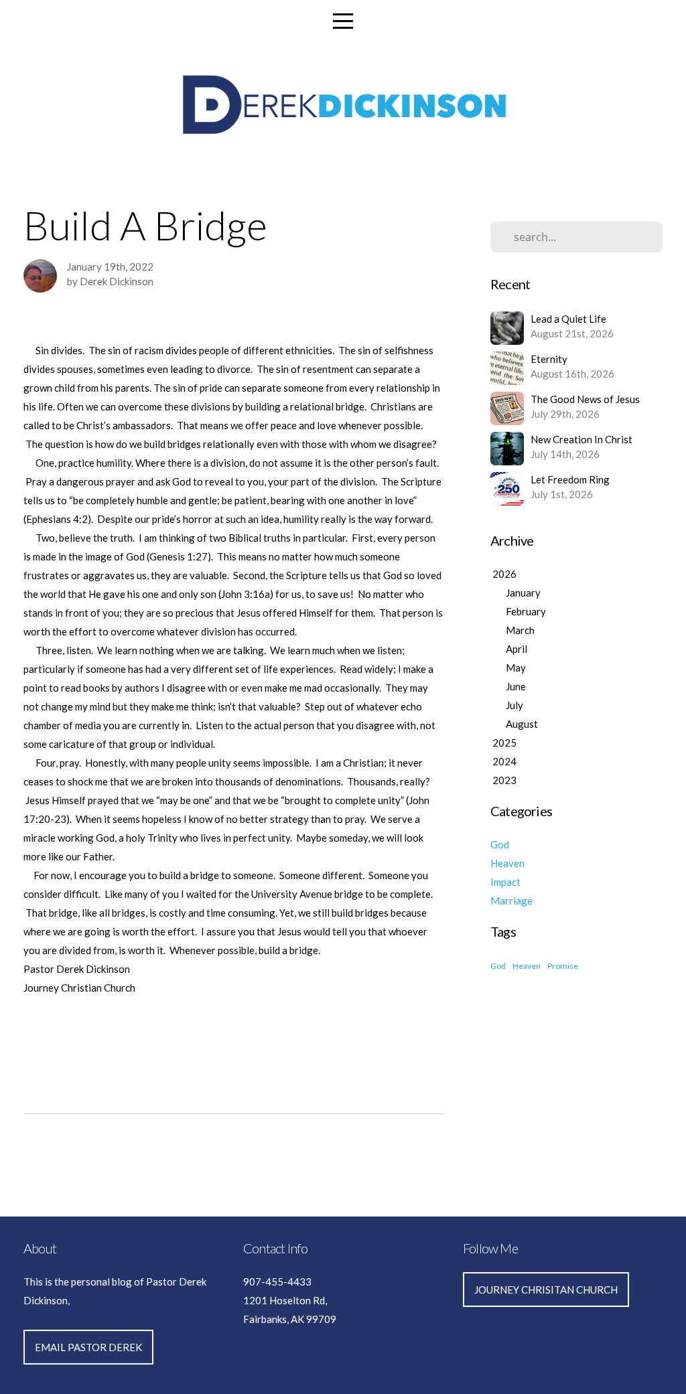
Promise (562, 966)
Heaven (507, 863)
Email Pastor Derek (88, 1347)
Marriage (511, 901)
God (499, 844)
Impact (505, 882)
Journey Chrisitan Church (546, 1290)
